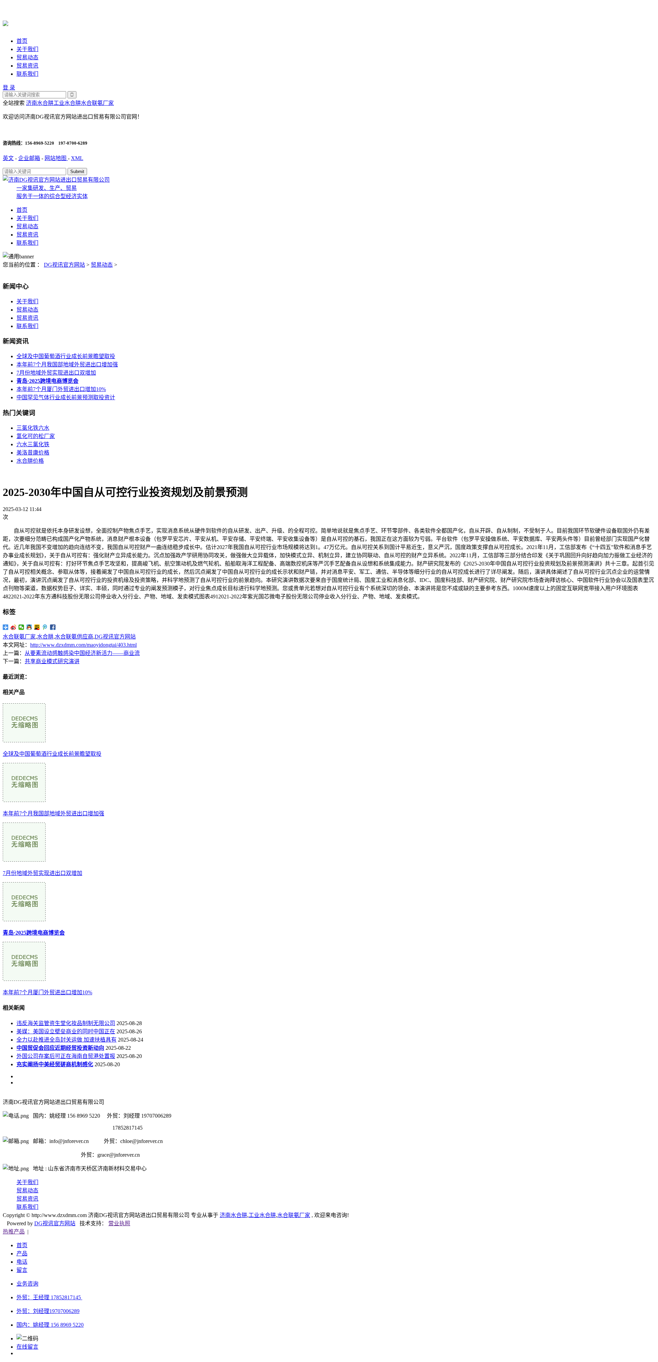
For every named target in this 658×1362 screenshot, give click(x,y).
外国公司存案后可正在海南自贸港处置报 (65, 1056)
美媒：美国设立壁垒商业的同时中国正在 (65, 1031)
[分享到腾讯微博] (45, 627)
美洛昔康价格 (32, 452)
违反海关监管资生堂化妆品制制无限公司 (65, 1023)
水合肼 (45, 637)
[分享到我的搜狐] (37, 627)
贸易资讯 (27, 66)
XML (77, 158)
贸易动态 (27, 57)
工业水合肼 (67, 103)
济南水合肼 (39, 103)
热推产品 (14, 1232)
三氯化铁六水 (32, 428)
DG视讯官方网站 (64, 265)
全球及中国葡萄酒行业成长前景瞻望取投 (65, 356)
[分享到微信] (21, 627)
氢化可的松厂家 (35, 436)
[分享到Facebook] (53, 627)
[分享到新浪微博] (13, 627)
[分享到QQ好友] (29, 627)
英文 (8, 158)
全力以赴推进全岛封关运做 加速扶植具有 (66, 1040)
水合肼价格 (30, 461)
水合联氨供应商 (74, 637)
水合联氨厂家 (97, 103)
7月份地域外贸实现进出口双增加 (56, 373)
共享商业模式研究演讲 (52, 661)
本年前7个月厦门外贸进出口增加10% (61, 389)
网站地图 (56, 158)
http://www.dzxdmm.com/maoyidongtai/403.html (83, 645)
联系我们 (27, 74)
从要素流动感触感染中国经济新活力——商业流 (82, 653)
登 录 (9, 87)
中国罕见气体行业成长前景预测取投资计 (65, 397)
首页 (21, 41)
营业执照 (119, 1223)
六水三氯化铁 (32, 444)
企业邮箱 (29, 158)
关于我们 (27, 49)
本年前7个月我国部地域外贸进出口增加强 (67, 364)
